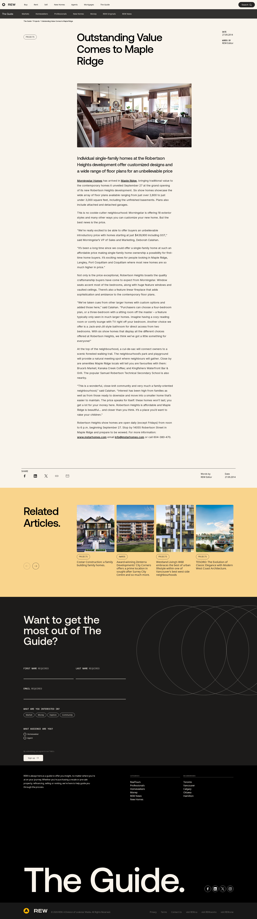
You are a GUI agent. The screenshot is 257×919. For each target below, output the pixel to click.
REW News (136, 795)
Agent (30, 738)
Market (29, 715)
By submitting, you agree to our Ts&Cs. (39, 751)
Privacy (153, 912)
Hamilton (188, 795)
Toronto (187, 782)
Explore (53, 715)
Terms (164, 912)
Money (41, 715)
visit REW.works (208, 912)
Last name (88, 668)
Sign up (31, 758)
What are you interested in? (42, 709)
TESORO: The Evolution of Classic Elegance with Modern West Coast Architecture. (214, 565)
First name (36, 668)
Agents (74, 4)
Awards (122, 556)
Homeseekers (137, 789)
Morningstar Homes (89, 180)
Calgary (187, 789)
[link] (27, 21)
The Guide (105, 4)
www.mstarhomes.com (92, 437)
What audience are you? (38, 729)
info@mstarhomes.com (129, 437)
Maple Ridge (129, 180)
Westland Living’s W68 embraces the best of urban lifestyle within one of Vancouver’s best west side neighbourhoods (173, 568)
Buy (25, 4)
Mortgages (89, 4)
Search (245, 4)
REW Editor (227, 43)
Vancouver (189, 785)
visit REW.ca (191, 912)
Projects (36, 21)
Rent (36, 4)
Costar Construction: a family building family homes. (95, 563)
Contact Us (176, 912)
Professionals (137, 785)
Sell (46, 4)
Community (67, 715)
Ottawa (187, 792)
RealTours (135, 782)
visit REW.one (227, 912)
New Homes (59, 4)
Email (33, 689)
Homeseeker (33, 734)
